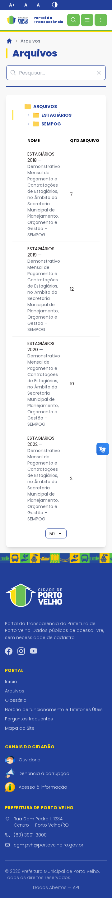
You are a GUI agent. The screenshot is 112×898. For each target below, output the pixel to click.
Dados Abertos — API (56, 887)
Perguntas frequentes (29, 719)
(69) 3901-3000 (30, 835)
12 (72, 289)
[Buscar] (73, 20)
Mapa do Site (20, 728)
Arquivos (30, 41)
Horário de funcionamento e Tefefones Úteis (54, 709)
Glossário (15, 700)
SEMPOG (51, 124)
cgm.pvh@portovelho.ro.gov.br (48, 845)
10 (72, 384)
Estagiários (56, 115)
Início (11, 681)
